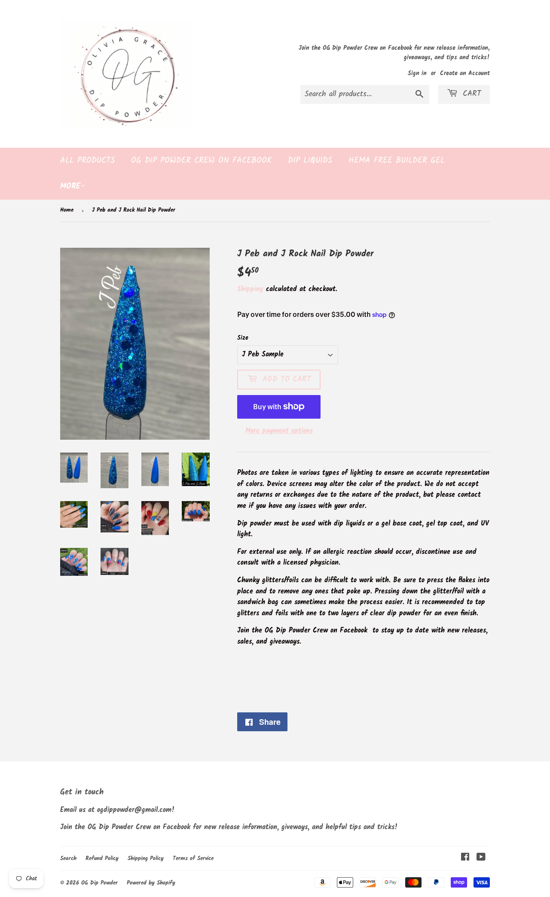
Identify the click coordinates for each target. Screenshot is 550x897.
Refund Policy (102, 858)
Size (242, 338)
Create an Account (465, 73)
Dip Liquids (310, 160)
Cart (470, 94)
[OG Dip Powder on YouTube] (481, 858)
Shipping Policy (146, 858)
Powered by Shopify (151, 883)
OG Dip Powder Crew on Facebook (201, 160)
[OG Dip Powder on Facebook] (465, 858)
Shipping (250, 289)
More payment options (279, 431)
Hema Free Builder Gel (396, 160)
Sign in (417, 73)
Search (68, 858)
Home (66, 210)
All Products (87, 160)
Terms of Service (193, 858)
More (70, 186)
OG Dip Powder (99, 883)
